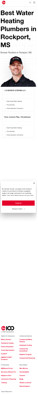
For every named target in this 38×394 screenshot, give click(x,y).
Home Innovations (7, 347)
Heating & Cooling (7, 343)
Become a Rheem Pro (8, 372)
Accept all (18, 203)
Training (4, 382)
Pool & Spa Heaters (7, 350)
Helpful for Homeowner (8, 336)
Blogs (21, 379)
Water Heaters (6, 339)
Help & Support (24, 386)
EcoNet (4, 354)
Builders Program (25, 354)
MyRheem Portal (6, 368)
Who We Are (23, 368)
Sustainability (24, 372)
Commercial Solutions (25, 336)
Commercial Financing (27, 358)
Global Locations (25, 382)
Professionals (5, 365)
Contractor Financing (8, 379)
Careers (22, 375)
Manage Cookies (17, 209)
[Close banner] (34, 183)
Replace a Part (6, 375)
